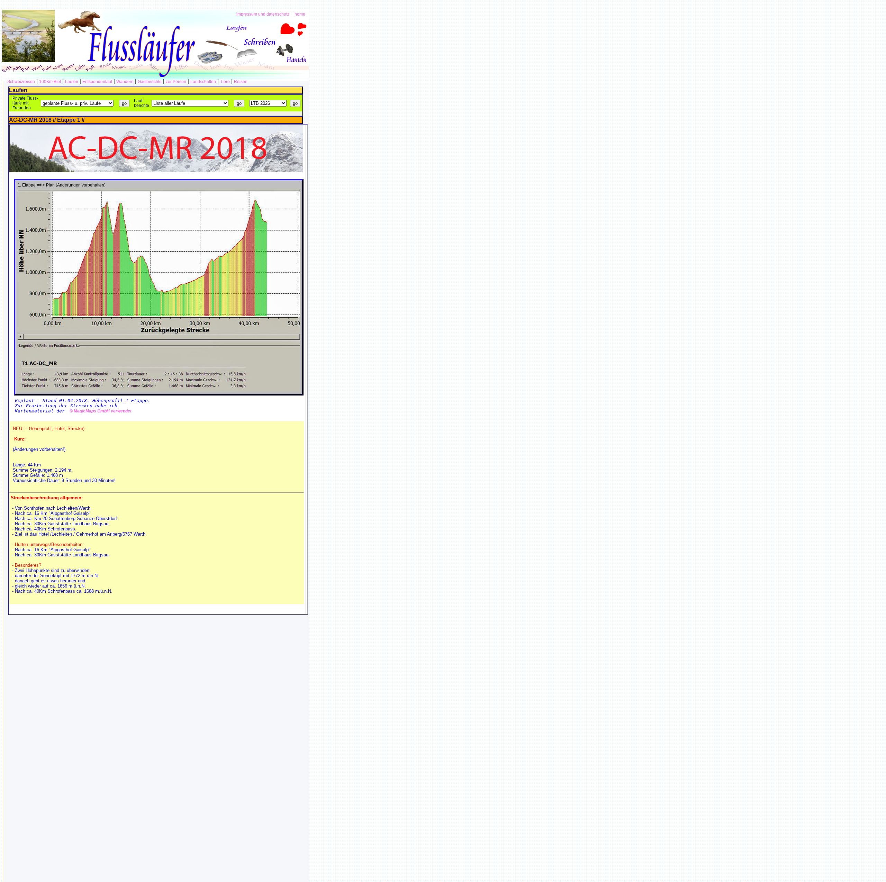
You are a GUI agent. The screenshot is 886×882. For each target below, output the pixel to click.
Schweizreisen (21, 81)
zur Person (176, 81)
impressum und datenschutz (262, 14)
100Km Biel (50, 81)
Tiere (225, 81)
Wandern (125, 81)
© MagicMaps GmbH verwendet (99, 411)
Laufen (71, 81)
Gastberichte (150, 81)
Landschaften (203, 81)
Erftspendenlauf (97, 81)
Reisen (240, 81)
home (300, 14)
